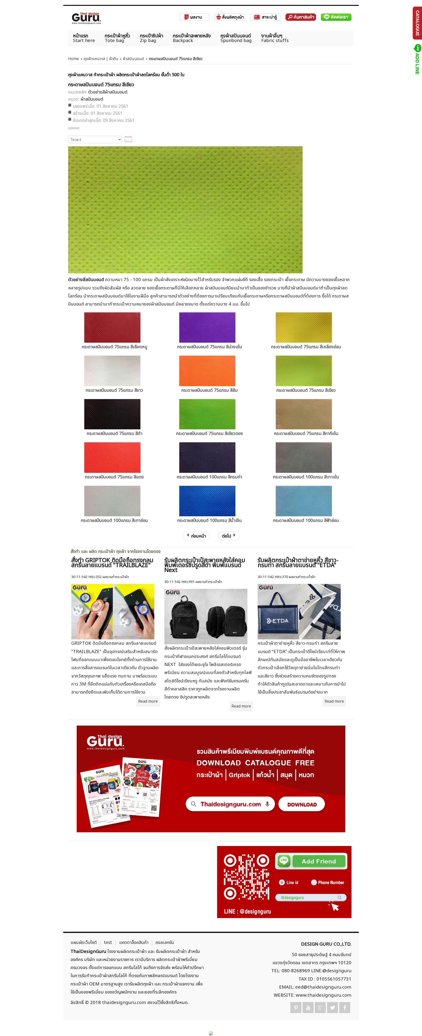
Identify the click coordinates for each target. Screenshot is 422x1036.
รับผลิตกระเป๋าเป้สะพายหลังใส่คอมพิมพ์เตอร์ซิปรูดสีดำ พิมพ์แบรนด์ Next (204, 565)
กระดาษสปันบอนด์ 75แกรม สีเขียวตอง (209, 433)
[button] (410, 1024)
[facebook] (344, 1007)
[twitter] (332, 1007)
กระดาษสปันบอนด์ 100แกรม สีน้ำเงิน (209, 520)
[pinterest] (295, 1007)
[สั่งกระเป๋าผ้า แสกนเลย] (284, 882)
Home (73, 58)
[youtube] (308, 1007)
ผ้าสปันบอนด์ (133, 58)
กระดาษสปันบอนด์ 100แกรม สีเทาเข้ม (306, 477)
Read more (148, 701)
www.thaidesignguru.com (323, 995)
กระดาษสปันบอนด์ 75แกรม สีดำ (114, 433)
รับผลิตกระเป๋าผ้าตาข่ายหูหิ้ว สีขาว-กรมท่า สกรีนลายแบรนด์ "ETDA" (298, 563)
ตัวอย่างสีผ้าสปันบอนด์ (107, 92)
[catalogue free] (417, 23)
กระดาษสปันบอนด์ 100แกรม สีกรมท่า (209, 477)
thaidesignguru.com (124, 1002)
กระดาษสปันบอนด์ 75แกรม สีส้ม (209, 390)
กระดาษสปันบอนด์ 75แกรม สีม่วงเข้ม (209, 347)
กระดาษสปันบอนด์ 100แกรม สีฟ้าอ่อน (306, 520)
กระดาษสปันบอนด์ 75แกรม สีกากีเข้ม (306, 433)
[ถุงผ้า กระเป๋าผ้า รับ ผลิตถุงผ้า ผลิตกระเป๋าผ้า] (86, 18)
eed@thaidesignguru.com (323, 987)
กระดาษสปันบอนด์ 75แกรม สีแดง (114, 477)
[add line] (417, 59)
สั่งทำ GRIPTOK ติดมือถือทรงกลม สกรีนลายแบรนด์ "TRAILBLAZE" (112, 563)
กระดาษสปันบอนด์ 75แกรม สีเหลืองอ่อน (306, 347)
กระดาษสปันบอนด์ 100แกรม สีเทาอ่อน (114, 520)
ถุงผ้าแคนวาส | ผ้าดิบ (101, 58)
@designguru (336, 970)
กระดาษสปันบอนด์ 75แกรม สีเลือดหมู (114, 347)
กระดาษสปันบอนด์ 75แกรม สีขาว (114, 390)
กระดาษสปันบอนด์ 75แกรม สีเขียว (306, 390)
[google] (320, 1007)
